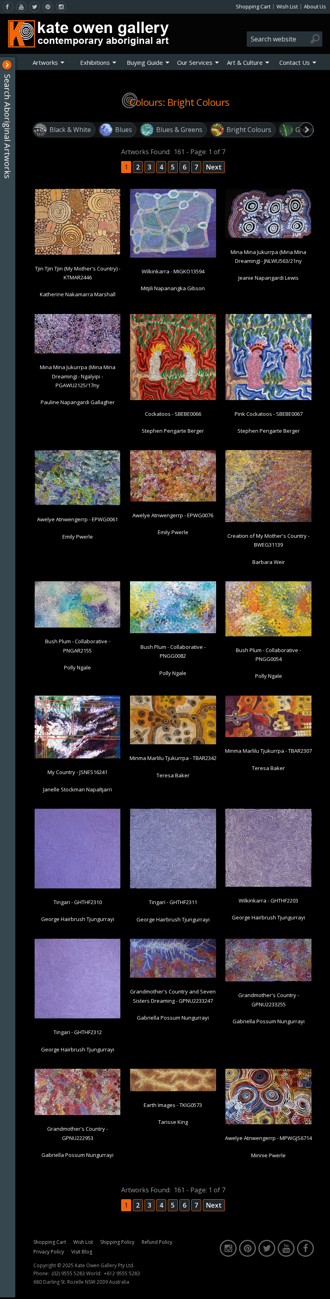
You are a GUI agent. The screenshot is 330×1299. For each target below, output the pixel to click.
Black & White (70, 129)
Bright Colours (249, 129)
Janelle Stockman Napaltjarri (77, 789)
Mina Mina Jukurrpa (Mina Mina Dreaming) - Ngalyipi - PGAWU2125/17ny (78, 376)
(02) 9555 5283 (68, 1273)
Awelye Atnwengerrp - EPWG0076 (172, 515)
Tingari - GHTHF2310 (78, 902)
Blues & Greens (179, 129)
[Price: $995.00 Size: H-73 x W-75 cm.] (268, 398)
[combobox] (284, 39)
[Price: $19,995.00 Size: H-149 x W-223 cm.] (173, 631)
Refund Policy (157, 1242)
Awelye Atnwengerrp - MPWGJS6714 (268, 1138)
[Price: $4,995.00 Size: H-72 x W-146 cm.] (268, 979)
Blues (123, 129)
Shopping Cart (253, 6)
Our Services (194, 62)
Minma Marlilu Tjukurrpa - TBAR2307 (268, 750)
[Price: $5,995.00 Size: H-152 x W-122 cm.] (173, 256)
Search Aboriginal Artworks (7, 126)
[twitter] (34, 6)
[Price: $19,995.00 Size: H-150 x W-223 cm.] (77, 626)
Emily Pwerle (77, 536)
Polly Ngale (77, 667)
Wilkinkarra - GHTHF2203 (268, 900)
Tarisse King (173, 1122)
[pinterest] (47, 6)
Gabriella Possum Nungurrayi (173, 1017)
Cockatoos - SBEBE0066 (173, 413)
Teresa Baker (173, 775)
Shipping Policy (117, 1242)
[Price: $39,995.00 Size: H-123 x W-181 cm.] (268, 1122)
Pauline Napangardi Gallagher (78, 402)
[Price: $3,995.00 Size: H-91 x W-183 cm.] (77, 351)
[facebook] (8, 6)
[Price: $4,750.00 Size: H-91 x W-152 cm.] (268, 236)
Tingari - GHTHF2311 (173, 902)
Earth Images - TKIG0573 (173, 1105)
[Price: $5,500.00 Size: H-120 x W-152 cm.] (77, 253)
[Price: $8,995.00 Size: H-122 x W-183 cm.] (77, 504)
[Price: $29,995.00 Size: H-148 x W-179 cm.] (268, 520)
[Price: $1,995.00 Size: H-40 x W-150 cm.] (173, 1089)
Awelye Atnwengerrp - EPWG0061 (77, 519)
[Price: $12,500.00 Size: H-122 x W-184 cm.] (268, 634)
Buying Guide (145, 62)
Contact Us (294, 62)
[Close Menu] (7, 65)
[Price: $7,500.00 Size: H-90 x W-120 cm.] (77, 756)
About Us (315, 6)
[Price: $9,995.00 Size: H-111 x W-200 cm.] (77, 1113)
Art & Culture (245, 62)
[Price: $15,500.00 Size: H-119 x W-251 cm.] (173, 976)
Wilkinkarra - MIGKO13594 (173, 271)
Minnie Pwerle (268, 1155)
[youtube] (21, 6)
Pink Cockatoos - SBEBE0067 (269, 413)
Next (214, 167)
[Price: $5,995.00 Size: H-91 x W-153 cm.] (173, 500)
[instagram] (61, 6)
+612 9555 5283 (122, 1273)
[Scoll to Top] (318, 1286)
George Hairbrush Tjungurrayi (77, 919)
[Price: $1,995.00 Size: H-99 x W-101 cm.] (173, 398)
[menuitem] (48, 62)
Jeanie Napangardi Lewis (268, 277)
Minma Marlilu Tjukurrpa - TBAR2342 (173, 758)
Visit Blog (81, 1251)
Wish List (287, 6)
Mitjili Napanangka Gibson (173, 288)
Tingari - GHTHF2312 (78, 1032)
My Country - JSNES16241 (77, 772)
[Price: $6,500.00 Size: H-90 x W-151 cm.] (173, 742)
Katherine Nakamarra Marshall (78, 294)
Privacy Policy (48, 1251)
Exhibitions (95, 62)
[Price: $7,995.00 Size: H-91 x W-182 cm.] (268, 735)
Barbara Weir (268, 562)
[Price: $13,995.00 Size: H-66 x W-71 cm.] (77, 886)
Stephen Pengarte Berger (173, 430)
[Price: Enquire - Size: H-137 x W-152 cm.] (268, 885)
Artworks (45, 62)
